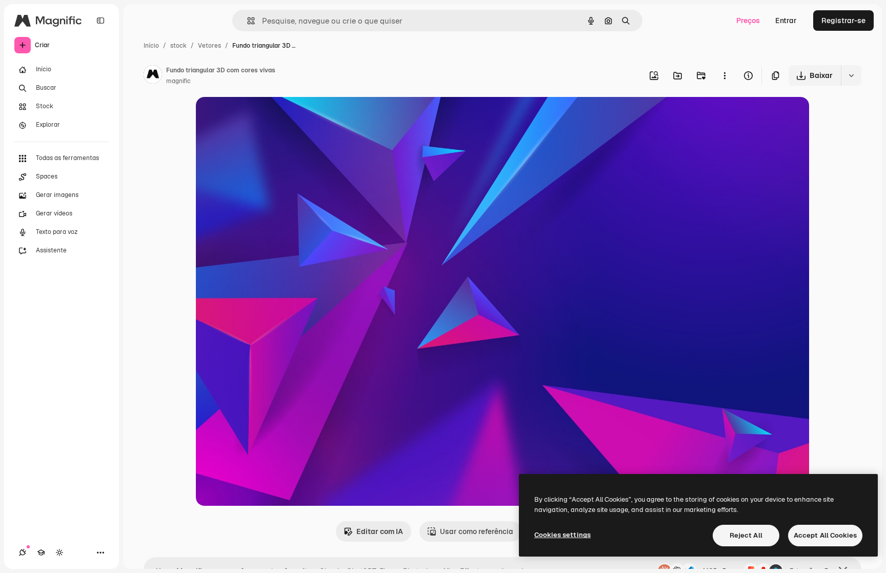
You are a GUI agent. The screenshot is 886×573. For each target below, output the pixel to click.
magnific (178, 81)
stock (178, 46)
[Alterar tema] (59, 552)
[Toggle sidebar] (100, 20)
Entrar (786, 20)
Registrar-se (843, 20)
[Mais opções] (724, 75)
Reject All (746, 535)
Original (261, 117)
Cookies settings (562, 534)
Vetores (209, 46)
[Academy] (41, 552)
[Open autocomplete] (247, 21)
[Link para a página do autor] (153, 76)
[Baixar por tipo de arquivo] (851, 75)
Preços (748, 20)
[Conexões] (22, 552)
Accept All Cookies (825, 535)
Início (151, 46)
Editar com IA (379, 531)
